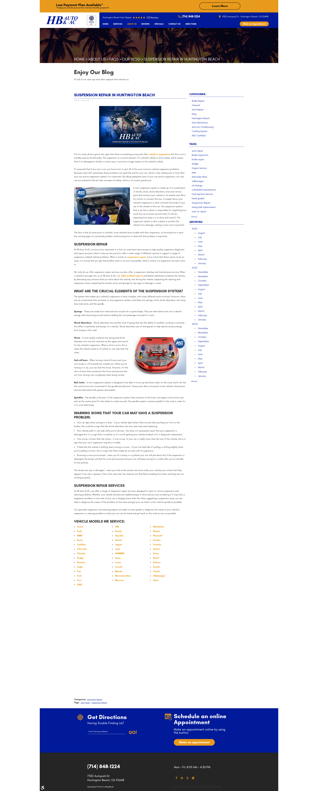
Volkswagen (159, 575)
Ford (79, 575)
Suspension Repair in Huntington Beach (182, 59)
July (200, 237)
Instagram (193, 778)
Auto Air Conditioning (202, 127)
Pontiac (157, 540)
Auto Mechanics (200, 122)
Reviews (145, 24)
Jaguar (118, 544)
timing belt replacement (204, 207)
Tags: (193, 144)
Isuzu (117, 557)
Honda (118, 531)
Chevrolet (82, 549)
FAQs (114, 59)
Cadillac (81, 544)
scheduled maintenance (204, 189)
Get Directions (107, 717)
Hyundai (119, 535)
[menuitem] (105, 23)
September (203, 285)
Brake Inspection (200, 155)
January (202, 263)
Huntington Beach (94, 699)
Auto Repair (198, 109)
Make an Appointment (254, 23)
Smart (156, 557)
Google (182, 778)
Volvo (156, 580)
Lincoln (118, 566)
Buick (79, 540)
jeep (194, 172)
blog (194, 114)
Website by (105, 787)
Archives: (196, 222)
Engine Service (199, 168)
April (200, 250)
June (200, 241)
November (203, 276)
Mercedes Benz (199, 176)
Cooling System (199, 131)
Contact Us (174, 24)
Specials (159, 24)
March (201, 254)
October (202, 280)
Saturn (156, 549)
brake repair (198, 159)
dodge (195, 163)
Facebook (176, 778)
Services (117, 24)
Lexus (118, 562)
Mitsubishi (158, 526)
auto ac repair (199, 211)
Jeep (117, 549)
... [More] (193, 217)
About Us (132, 24)
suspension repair (136, 257)
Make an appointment (194, 742)
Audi (79, 531)
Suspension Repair (99, 703)
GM (117, 526)
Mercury (119, 580)
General (196, 105)
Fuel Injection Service (202, 194)
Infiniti (118, 540)
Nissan (156, 531)
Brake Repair (198, 101)
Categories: (197, 94)
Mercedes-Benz (123, 575)
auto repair (85, 703)
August (201, 233)
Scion (156, 553)
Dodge (80, 557)
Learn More (220, 6)
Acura (80, 526)
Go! (133, 732)
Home (105, 24)
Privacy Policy (91, 786)
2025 (194, 267)
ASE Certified (198, 135)
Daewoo (81, 562)
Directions (190, 24)
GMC (79, 584)
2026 (194, 228)
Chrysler (81, 553)
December (203, 272)
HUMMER (119, 553)
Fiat (79, 571)
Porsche (157, 544)
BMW (79, 535)
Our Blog (131, 59)
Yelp (187, 778)
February (202, 259)
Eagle (80, 566)
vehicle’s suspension (159, 154)
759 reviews (152, 17)
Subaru (156, 562)
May (200, 246)
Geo (79, 580)
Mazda (118, 571)
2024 (195, 324)
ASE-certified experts (132, 275)
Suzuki (156, 566)
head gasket (198, 198)
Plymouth (157, 535)
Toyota (156, 571)
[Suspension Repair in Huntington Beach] (130, 146)
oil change (197, 185)
